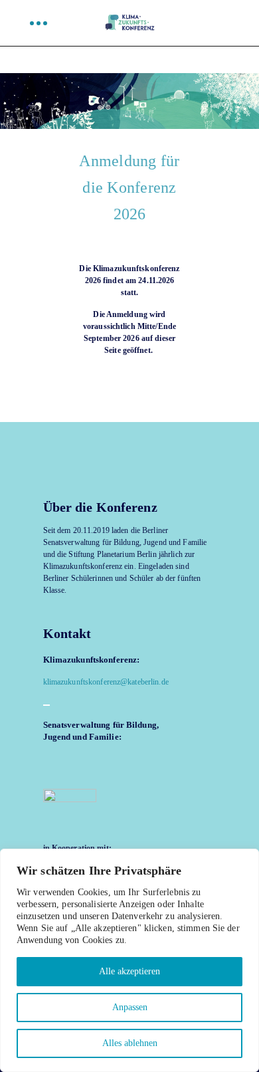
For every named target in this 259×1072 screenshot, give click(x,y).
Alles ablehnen (129, 1043)
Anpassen (129, 1007)
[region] (129, 960)
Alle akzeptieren (129, 971)
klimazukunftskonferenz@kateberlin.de (106, 682)
